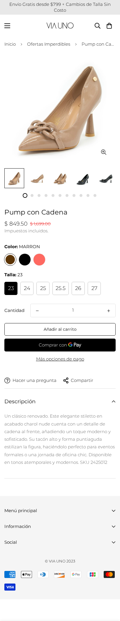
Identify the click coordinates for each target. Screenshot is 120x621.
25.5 (61, 288)
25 (43, 288)
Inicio (10, 44)
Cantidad (14, 310)
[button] (109, 25)
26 (78, 288)
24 (27, 288)
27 (94, 288)
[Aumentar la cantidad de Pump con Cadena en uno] (108, 311)
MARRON (10, 259)
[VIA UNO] (60, 26)
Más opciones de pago (60, 359)
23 (11, 288)
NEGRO (25, 259)
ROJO (39, 259)
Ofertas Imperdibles (48, 44)
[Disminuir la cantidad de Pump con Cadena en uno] (37, 311)
